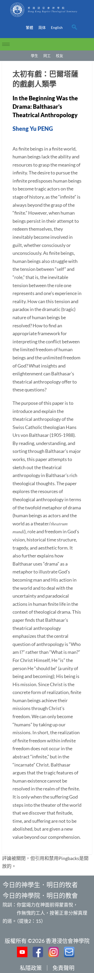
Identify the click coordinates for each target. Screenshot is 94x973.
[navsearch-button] (74, 27)
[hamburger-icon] (6, 44)
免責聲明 (63, 967)
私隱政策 (31, 967)
